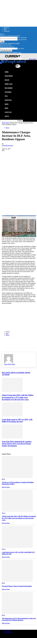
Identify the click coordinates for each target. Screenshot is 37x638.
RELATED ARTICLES (10, 373)
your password (22, 39)
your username (22, 37)
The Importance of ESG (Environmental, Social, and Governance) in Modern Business (19, 619)
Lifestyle (8, 112)
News (6, 104)
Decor (7, 80)
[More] (32, 185)
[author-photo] (8, 362)
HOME (6, 72)
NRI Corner (8, 88)
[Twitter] (12, 185)
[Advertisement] (18, 167)
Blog (5, 29)
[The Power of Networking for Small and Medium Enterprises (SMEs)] (17, 477)
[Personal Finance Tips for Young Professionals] (17, 581)
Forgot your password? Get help (9, 43)
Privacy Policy (8, 632)
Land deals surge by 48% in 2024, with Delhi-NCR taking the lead (17, 420)
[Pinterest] (19, 185)
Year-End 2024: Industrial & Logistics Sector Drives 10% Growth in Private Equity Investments (16, 444)
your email (21, 48)
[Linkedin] (25, 185)
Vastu (7, 116)
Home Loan (8, 84)
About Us (6, 27)
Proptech (8, 100)
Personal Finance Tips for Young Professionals (17, 586)
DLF (7, 333)
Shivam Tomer (6, 487)
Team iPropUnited (7, 145)
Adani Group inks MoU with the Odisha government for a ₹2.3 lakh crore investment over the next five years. (17, 397)
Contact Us (7, 31)
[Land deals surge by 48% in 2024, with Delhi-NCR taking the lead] (12, 416)
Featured (8, 92)
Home (4, 123)
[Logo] (13, 63)
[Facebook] (5, 185)
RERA (6, 108)
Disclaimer (7, 630)
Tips (6, 96)
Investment (9, 76)
